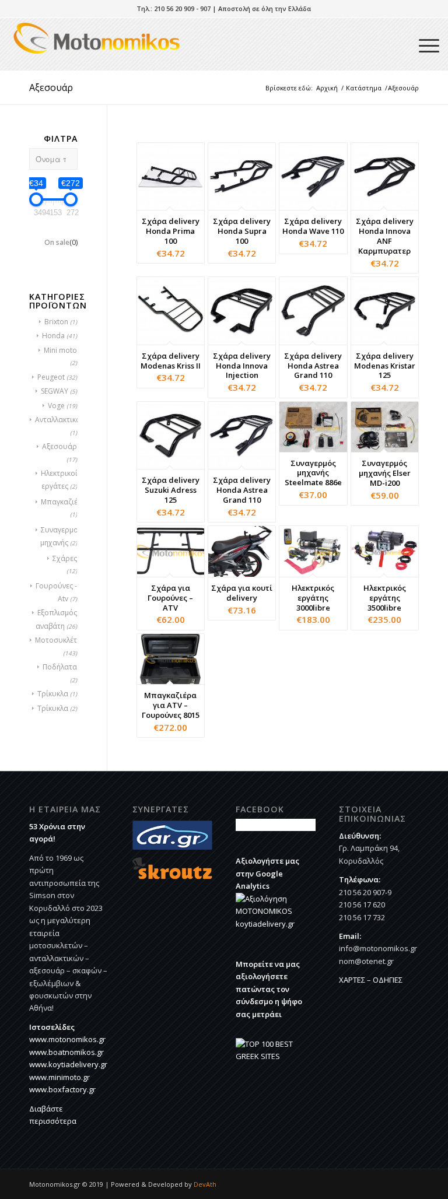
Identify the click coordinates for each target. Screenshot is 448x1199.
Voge (56, 406)
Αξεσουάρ (59, 446)
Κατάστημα (364, 87)
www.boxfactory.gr (62, 1089)
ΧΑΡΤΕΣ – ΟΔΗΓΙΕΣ (370, 979)
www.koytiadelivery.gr (68, 1064)
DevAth (205, 1184)
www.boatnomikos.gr (66, 1052)
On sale (61, 242)
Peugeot (51, 377)
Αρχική (327, 87)
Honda (53, 336)
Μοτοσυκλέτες (59, 640)
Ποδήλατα (60, 667)
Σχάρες (64, 558)
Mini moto (60, 350)
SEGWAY (54, 391)
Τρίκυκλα (52, 694)
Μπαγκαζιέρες (65, 502)
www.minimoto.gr (59, 1077)
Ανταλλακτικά (57, 420)
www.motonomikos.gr (67, 1039)
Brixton (56, 322)
